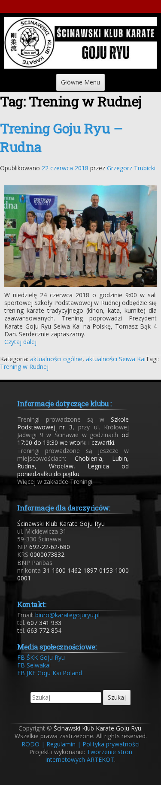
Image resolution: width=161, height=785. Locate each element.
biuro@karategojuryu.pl (67, 615)
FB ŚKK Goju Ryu (41, 657)
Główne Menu (80, 82)
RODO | (33, 744)
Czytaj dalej (20, 342)
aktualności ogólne (56, 359)
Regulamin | (63, 744)
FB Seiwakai (34, 665)
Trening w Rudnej (24, 366)
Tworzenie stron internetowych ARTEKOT (89, 756)
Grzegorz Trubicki (131, 168)
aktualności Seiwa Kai (116, 359)
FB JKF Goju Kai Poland (49, 673)
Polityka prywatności (111, 744)
